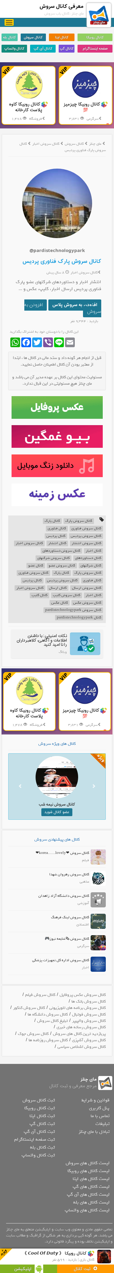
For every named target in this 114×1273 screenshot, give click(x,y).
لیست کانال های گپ (91, 1186)
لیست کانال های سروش (87, 1163)
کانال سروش (33, 37)
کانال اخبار (93, 551)
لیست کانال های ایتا (91, 1178)
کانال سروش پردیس (86, 536)
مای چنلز (95, 144)
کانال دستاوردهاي (88, 558)
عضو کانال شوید (56, 812)
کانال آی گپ (42, 48)
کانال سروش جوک (33, 1033)
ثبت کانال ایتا (42, 1116)
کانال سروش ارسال (86, 588)
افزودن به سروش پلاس (74, 305)
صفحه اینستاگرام (95, 48)
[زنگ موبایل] (57, 465)
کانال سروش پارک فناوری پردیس (61, 261)
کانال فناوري (92, 580)
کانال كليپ (39, 595)
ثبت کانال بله (42, 1147)
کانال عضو (35, 566)
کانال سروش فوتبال (89, 1014)
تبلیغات (102, 1123)
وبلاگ (63, 652)
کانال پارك (61, 573)
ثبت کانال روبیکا (39, 1108)
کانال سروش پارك (87, 573)
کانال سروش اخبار (46, 144)
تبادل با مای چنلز (93, 1131)
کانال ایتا (61, 37)
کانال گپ (67, 48)
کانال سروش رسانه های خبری (81, 1027)
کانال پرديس (32, 580)
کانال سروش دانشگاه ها (48, 1014)
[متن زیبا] (57, 436)
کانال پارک (52, 521)
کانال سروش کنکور (29, 1007)
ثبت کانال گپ (42, 1123)
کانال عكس (59, 603)
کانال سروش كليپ (66, 595)
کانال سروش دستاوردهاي (61, 551)
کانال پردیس (56, 536)
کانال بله (9, 37)
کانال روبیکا (95, 37)
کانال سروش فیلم (40, 994)
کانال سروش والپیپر (89, 1020)
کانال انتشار (57, 543)
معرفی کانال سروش (62, 6)
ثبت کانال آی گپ (39, 1131)
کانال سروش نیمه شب (57, 804)
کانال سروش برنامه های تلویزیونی (77, 1007)
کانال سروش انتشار (86, 543)
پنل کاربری (99, 1108)
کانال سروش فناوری (86, 528)
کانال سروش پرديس (62, 580)
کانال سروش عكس (87, 603)
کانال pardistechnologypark (79, 618)
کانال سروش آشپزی (89, 1040)
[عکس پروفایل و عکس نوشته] (57, 407)
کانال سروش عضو (62, 566)
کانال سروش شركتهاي (53, 558)
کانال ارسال (58, 588)
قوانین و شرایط (95, 1100)
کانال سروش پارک (78, 521)
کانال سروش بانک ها (88, 1001)
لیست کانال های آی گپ (88, 1194)
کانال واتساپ (14, 48)
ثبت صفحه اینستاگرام (34, 1139)
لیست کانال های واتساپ (87, 1210)
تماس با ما (100, 1116)
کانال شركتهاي (91, 566)
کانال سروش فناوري (33, 573)
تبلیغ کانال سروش (52, 1020)
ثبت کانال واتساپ (38, 1155)
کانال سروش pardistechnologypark (73, 610)
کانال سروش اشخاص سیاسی (81, 1046)
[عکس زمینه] (57, 494)
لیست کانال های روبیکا (88, 1170)
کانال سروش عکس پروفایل (83, 994)
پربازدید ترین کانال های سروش (79, 1033)
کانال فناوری (57, 528)
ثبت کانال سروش (38, 1100)
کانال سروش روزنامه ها (48, 1040)
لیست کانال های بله (91, 1202)
